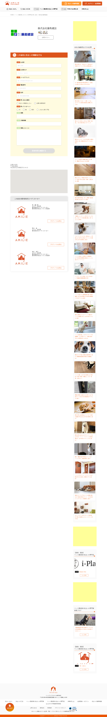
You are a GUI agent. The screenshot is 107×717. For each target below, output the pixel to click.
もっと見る (84, 575)
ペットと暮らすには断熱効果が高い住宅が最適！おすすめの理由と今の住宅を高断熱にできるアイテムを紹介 (84, 296)
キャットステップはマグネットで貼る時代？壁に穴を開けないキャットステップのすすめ (84, 517)
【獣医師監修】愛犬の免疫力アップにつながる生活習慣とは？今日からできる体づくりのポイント (84, 629)
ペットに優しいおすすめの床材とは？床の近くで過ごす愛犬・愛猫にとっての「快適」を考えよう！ (84, 376)
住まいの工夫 (26, 9)
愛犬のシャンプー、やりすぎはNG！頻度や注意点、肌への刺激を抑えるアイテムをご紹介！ (84, 141)
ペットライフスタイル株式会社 (51, 715)
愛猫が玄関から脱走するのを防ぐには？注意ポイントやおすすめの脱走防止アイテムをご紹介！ (84, 396)
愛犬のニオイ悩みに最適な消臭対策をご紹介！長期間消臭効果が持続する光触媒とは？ (84, 356)
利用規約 (49, 707)
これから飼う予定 (44, 109)
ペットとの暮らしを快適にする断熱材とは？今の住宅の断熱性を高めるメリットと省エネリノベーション (84, 258)
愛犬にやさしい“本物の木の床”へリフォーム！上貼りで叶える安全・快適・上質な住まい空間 (84, 179)
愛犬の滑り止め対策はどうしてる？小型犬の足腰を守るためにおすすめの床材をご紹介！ (84, 416)
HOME (12, 14)
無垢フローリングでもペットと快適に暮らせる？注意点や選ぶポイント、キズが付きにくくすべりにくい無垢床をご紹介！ (84, 497)
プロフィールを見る (55, 221)
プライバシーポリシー (60, 707)
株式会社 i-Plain (82, 571)
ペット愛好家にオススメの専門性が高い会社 (26, 14)
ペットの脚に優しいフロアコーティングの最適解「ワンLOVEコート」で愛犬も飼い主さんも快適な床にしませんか (84, 336)
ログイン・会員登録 (94, 3)
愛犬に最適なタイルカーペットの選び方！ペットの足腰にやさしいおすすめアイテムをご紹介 (84, 316)
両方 (33, 109)
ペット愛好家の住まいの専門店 (48, 9)
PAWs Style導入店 (72, 9)
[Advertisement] (85, 31)
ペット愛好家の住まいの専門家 (35, 701)
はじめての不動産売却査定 (53, 703)
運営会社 (42, 707)
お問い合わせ (33, 707)
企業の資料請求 (41, 103)
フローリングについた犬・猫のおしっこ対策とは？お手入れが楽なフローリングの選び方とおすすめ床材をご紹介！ (84, 238)
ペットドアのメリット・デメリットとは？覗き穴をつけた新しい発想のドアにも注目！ (84, 477)
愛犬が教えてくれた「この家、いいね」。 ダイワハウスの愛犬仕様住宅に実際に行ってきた (84, 102)
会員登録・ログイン (83, 701)
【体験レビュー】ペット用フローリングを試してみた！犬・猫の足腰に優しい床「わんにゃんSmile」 (84, 218)
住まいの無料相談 (97, 701)
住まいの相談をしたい (25, 103)
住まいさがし (13, 9)
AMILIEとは (85, 9)
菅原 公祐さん (82, 665)
